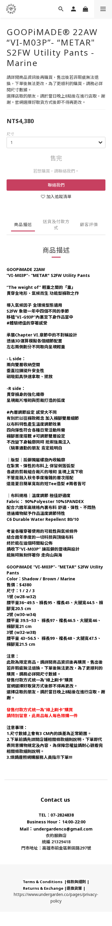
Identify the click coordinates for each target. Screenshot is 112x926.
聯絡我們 (56, 185)
